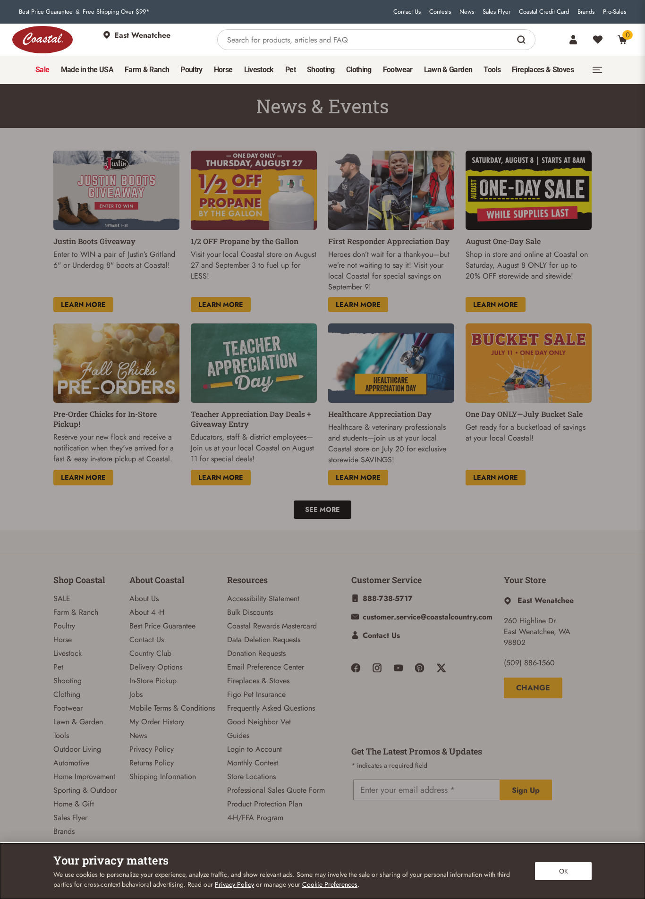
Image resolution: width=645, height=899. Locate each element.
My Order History (156, 721)
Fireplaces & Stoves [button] (543, 69)
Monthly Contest (252, 762)
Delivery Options (155, 667)
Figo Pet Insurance (256, 694)
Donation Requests (256, 653)
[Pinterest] (419, 667)
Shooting (67, 680)
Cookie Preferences (329, 884)
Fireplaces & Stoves (258, 680)
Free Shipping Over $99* (116, 12)
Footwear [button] (398, 69)
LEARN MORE (83, 304)
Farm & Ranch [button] (147, 69)
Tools (61, 735)
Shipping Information (162, 776)
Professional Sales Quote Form (276, 790)
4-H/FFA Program (255, 817)
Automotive (71, 762)
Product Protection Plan (264, 803)
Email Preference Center (265, 667)
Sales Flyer (496, 12)
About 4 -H (146, 612)
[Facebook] (355, 667)
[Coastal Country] (42, 39)
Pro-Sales (614, 12)
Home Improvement (84, 776)
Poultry (64, 625)
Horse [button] (223, 69)
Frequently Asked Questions (271, 708)
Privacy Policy (151, 749)
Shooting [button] (321, 69)
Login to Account (254, 749)
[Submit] (522, 39)
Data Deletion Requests (263, 639)
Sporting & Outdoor (85, 790)
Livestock (67, 653)
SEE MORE (322, 509)
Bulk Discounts (250, 612)
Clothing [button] (359, 69)
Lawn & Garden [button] (448, 69)
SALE (61, 598)
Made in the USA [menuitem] (87, 69)
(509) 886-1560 (529, 662)
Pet (58, 667)
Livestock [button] (259, 69)
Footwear (68, 708)
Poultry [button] (191, 69)
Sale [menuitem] (42, 69)
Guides (238, 735)
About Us (144, 598)
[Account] (573, 39)
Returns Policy (151, 762)
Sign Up (526, 790)
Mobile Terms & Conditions (172, 708)
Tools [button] (492, 69)
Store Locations (251, 776)
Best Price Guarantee (46, 12)
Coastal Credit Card (544, 12)
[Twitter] (441, 667)
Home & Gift (73, 803)
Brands (585, 12)
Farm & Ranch (75, 612)
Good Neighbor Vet (259, 721)
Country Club (150, 653)
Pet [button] (290, 69)
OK (563, 871)
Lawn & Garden (78, 721)
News (466, 12)
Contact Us (407, 12)
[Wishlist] (598, 39)
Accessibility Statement (263, 598)
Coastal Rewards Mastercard (272, 625)
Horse (62, 639)
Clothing (66, 694)
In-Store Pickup (153, 680)
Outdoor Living (77, 749)
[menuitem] (42, 70)
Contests (440, 12)
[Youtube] (398, 667)
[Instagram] (377, 667)
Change (533, 687)
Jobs (136, 694)
